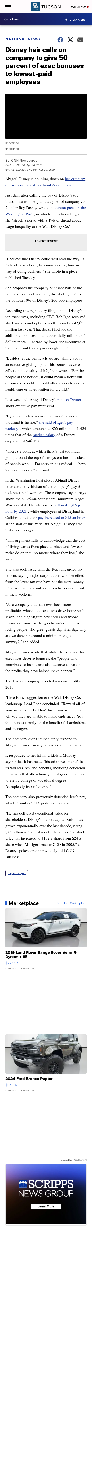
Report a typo (17, 873)
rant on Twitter (69, 399)
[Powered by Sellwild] (80, 1160)
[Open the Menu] (7, 6)
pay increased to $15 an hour (61, 517)
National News (22, 39)
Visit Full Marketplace (72, 903)
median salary (44, 434)
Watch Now (79, 7)
